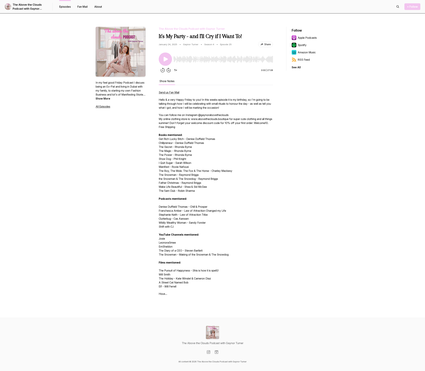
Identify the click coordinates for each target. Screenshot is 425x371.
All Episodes (103, 106)
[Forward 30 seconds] (168, 70)
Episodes (65, 6)
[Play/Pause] (165, 59)
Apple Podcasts (307, 37)
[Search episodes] (397, 7)
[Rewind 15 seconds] (162, 70)
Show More (103, 98)
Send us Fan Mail (169, 92)
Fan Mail (82, 6)
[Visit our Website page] (216, 352)
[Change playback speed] (175, 70)
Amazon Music (307, 52)
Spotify (302, 45)
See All (296, 67)
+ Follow (412, 6)
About (98, 6)
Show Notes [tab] (166, 81)
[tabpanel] (216, 194)
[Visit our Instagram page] (208, 352)
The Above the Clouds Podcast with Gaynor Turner (27, 7)
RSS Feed (304, 59)
